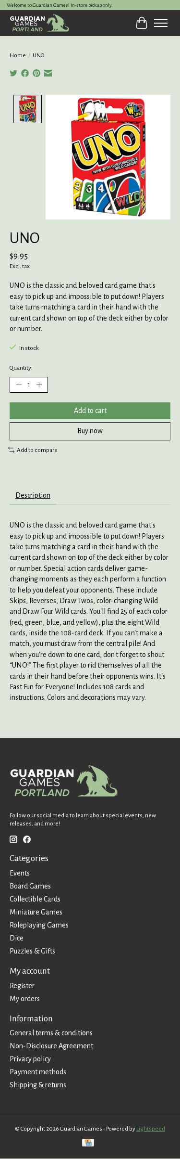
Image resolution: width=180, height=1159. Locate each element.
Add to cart (90, 410)
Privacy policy (30, 1059)
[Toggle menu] (160, 23)
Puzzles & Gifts (32, 951)
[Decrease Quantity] (18, 385)
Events (20, 873)
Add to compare (37, 450)
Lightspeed (150, 1128)
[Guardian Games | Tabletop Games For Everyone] (39, 23)
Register (22, 986)
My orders (25, 999)
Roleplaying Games (39, 925)
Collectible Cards (35, 899)
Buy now (90, 431)
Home (18, 55)
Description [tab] (32, 495)
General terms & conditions (51, 1033)
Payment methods (38, 1072)
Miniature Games (36, 912)
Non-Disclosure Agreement (51, 1046)
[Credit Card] (88, 1144)
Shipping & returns (38, 1085)
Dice (17, 938)
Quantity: (21, 367)
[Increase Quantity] (39, 385)
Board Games (30, 886)
